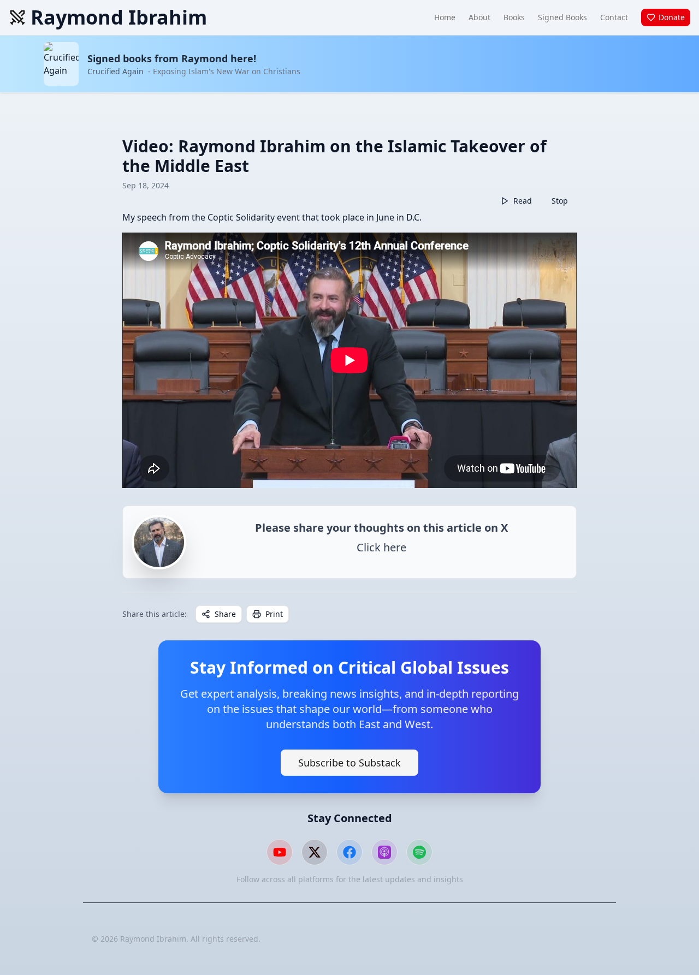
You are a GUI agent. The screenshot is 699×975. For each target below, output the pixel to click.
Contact (614, 17)
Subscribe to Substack (349, 762)
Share (225, 614)
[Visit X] (314, 852)
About (479, 17)
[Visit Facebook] (349, 852)
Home (444, 17)
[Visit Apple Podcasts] (384, 852)
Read (522, 200)
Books (514, 17)
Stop (560, 200)
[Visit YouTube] (279, 852)
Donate (672, 17)
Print (274, 614)
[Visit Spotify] (419, 852)
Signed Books (562, 17)
